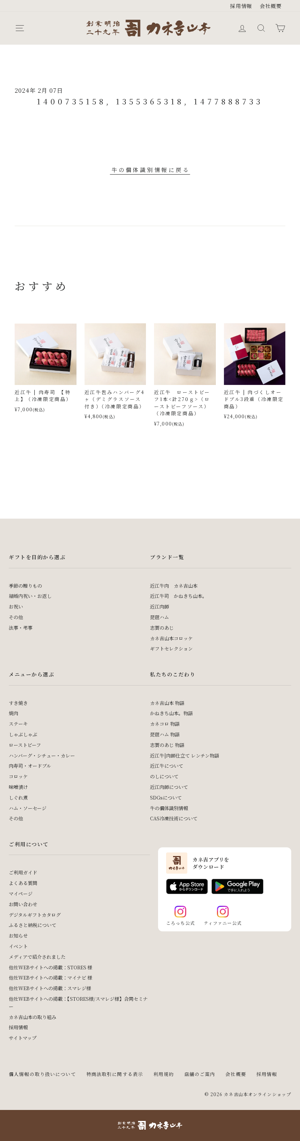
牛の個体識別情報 (169, 808)
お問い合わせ (23, 904)
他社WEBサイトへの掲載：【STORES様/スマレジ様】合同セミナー (78, 1002)
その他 (16, 617)
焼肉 (13, 713)
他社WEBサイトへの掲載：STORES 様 (50, 967)
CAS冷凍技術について (174, 818)
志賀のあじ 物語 (167, 744)
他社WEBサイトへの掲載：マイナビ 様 (50, 977)
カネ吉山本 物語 (167, 702)
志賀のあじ (162, 627)
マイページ (21, 893)
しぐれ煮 (18, 797)
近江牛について (166, 765)
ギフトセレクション (171, 648)
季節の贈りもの (25, 585)
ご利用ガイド (23, 872)
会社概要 (271, 5)
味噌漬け (18, 786)
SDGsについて (166, 797)
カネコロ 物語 (165, 723)
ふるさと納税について (32, 924)
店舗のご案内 (199, 1074)
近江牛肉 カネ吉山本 (174, 585)
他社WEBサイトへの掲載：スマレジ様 (50, 988)
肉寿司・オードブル (30, 765)
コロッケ (18, 776)
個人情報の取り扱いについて (42, 1074)
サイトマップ (23, 1037)
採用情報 (241, 5)
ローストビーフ (25, 744)
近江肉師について (169, 786)
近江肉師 (159, 606)
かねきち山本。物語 (171, 713)
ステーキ (18, 723)
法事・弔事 (21, 627)
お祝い (16, 606)
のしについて (164, 776)
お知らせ (18, 935)
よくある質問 (23, 882)
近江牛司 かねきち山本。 (178, 595)
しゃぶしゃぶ (23, 734)
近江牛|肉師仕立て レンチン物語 (184, 755)
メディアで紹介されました (37, 956)
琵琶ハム (159, 617)
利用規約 (163, 1074)
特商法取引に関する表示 (114, 1074)
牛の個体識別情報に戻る (151, 169)
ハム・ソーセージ (27, 808)
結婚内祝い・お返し (30, 595)
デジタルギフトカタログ (35, 914)
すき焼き (18, 702)
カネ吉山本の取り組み (32, 1017)
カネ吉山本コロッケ (171, 638)
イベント (18, 946)
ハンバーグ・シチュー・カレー (42, 755)
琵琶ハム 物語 (165, 734)
